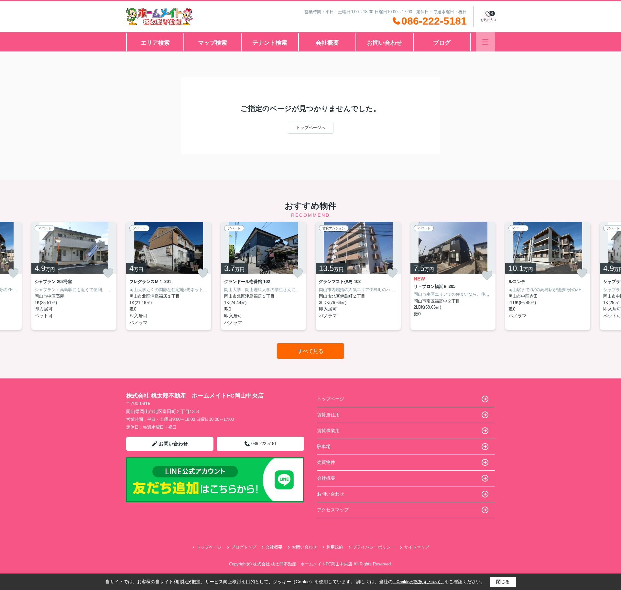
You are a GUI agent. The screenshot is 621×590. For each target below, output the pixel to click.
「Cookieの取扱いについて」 (418, 582)
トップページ (330, 398)
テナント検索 (269, 42)
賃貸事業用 (328, 430)
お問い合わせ (384, 42)
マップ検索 (212, 42)
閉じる (503, 581)
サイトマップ (416, 547)
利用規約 (334, 547)
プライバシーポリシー (374, 547)
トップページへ (310, 127)
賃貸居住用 (328, 414)
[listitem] (168, 276)
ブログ (442, 42)
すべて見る (310, 351)
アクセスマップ (333, 509)
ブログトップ (243, 547)
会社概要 (327, 42)
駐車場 (324, 446)
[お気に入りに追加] (13, 273)
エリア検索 (155, 42)
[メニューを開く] (485, 42)
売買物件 (326, 462)
